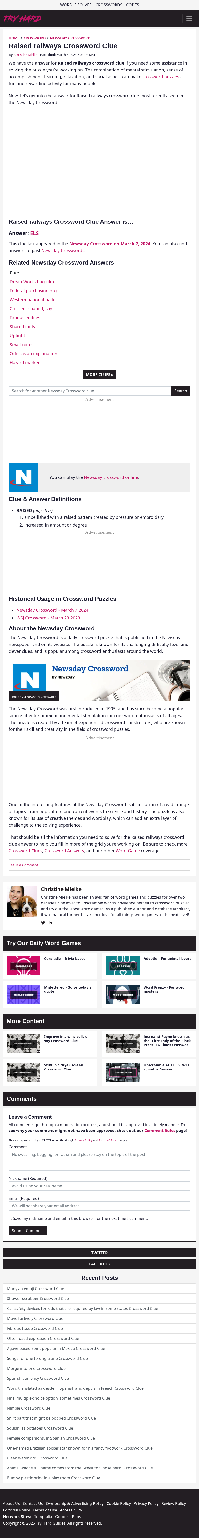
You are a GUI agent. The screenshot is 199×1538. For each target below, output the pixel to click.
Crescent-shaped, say (31, 308)
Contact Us (33, 1503)
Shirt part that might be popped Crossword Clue (51, 1418)
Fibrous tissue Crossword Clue (35, 1328)
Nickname (28, 1178)
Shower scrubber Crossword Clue (38, 1298)
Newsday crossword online (111, 477)
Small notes (21, 344)
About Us (11, 1503)
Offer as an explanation (33, 353)
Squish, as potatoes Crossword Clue (40, 1428)
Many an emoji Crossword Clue (35, 1288)
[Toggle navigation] (189, 18)
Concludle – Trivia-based (65, 958)
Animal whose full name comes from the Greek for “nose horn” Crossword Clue (80, 1468)
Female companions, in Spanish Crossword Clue (51, 1438)
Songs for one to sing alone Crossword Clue (47, 1358)
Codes (132, 5)
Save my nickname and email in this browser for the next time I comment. (80, 1218)
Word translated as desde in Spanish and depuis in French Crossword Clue (75, 1388)
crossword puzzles (160, 77)
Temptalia (43, 1516)
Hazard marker (25, 362)
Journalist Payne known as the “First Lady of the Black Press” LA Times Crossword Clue (167, 1043)
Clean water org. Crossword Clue (37, 1458)
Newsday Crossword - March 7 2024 (52, 610)
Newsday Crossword (70, 38)
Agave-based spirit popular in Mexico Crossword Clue (56, 1348)
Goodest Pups (68, 1516)
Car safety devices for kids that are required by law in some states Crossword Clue (82, 1308)
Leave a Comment (23, 865)
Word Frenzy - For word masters (164, 989)
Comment (18, 1146)
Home (14, 38)
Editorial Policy (16, 1510)
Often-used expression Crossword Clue (43, 1338)
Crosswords (109, 5)
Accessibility (71, 1510)
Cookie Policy (119, 1503)
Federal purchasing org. (34, 290)
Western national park (32, 299)
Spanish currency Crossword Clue (38, 1378)
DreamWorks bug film (32, 281)
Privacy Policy (83, 1140)
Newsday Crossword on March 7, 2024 (109, 244)
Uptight (17, 335)
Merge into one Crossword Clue (36, 1368)
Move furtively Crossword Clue (35, 1318)
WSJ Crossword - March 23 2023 (48, 618)
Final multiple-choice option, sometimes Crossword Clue (58, 1398)
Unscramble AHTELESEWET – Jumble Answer (167, 1067)
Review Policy (173, 1503)
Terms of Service (109, 1140)
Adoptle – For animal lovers (167, 958)
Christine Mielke (25, 55)
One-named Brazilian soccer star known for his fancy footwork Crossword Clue (80, 1448)
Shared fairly (22, 326)
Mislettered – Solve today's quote (67, 989)
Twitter (99, 1252)
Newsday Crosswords (62, 250)
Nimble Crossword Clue (28, 1408)
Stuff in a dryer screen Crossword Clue (63, 1067)
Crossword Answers (64, 851)
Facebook (99, 1264)
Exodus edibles (25, 317)
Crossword (35, 38)
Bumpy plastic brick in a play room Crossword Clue (53, 1478)
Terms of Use (45, 1510)
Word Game (128, 851)
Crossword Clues (25, 851)
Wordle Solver (76, 5)
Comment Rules (159, 1130)
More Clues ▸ (99, 374)
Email (24, 1198)
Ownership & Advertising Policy (75, 1503)
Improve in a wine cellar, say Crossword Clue (65, 1038)
